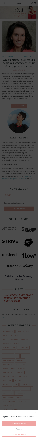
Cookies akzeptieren (19, 423)
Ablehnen (19, 429)
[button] (35, 412)
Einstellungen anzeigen (19, 434)
